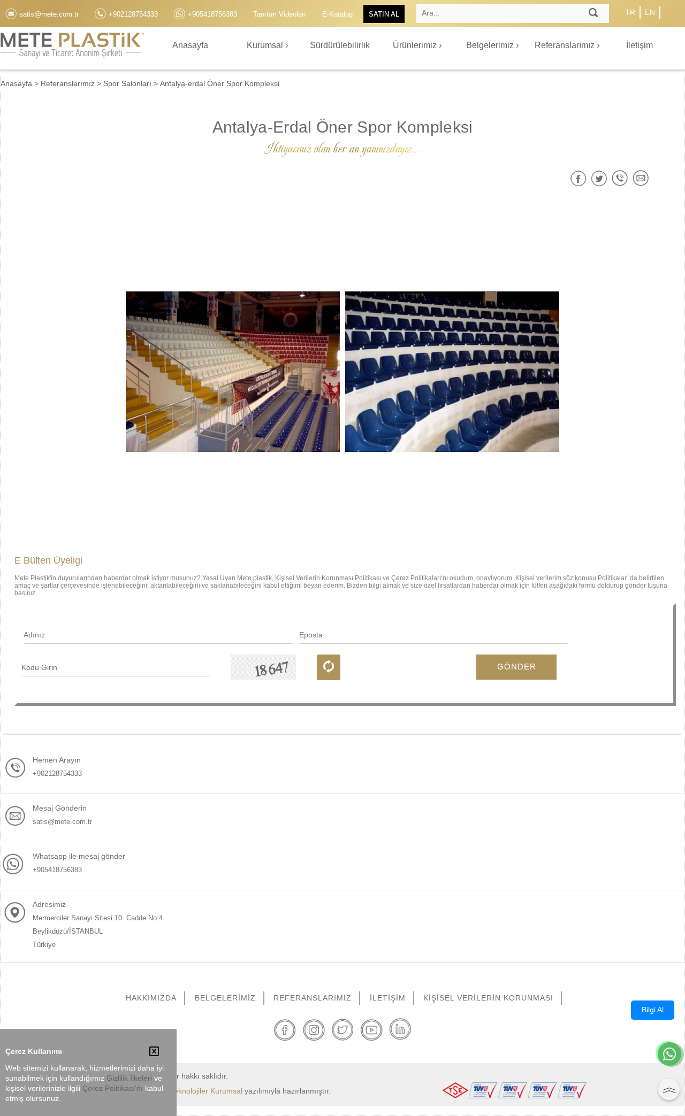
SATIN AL (384, 14)
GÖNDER (516, 666)
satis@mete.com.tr (62, 822)
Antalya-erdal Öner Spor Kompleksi (219, 83)
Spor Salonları (127, 83)
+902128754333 (57, 773)
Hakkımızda (151, 998)
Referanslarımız (566, 45)
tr (630, 12)
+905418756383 (57, 870)
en (650, 12)
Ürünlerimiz (416, 45)
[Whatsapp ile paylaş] (620, 178)
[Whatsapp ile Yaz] (669, 1055)
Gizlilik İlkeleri (129, 1078)
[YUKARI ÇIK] (669, 1089)
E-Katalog (337, 14)
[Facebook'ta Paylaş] (578, 178)
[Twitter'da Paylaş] (599, 178)
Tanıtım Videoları (279, 14)
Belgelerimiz (491, 45)
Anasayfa (190, 45)
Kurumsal (266, 45)
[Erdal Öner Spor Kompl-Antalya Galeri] (232, 371)
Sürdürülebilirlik (340, 45)
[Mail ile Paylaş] (640, 178)
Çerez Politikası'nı (112, 1088)
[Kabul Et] (154, 1052)
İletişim (639, 45)
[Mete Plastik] (72, 51)
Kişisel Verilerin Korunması (488, 998)
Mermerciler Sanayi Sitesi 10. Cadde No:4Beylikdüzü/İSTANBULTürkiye (98, 931)
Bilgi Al (653, 1009)
